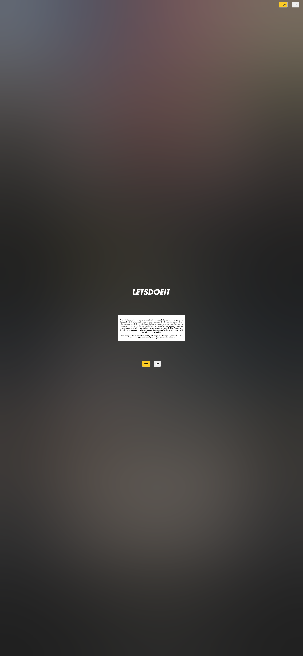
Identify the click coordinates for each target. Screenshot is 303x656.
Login (283, 4)
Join (295, 4)
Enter (146, 364)
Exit (157, 364)
